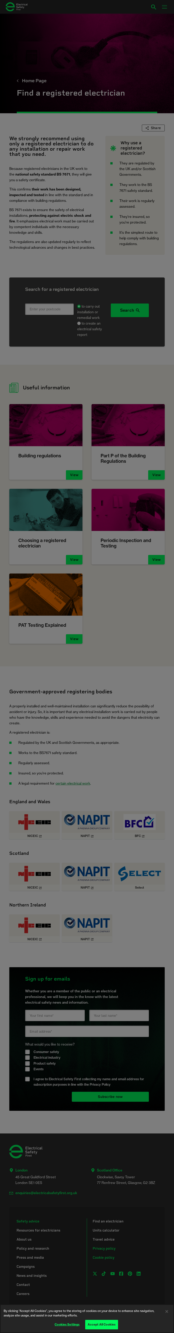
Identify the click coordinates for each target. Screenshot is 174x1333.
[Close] (167, 1311)
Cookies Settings (67, 1324)
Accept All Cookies (102, 1324)
